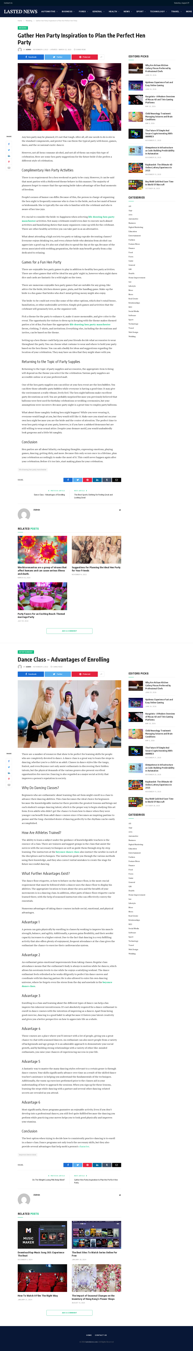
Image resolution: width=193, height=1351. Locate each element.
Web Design (133, 332)
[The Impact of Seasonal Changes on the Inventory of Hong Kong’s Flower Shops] (96, 1278)
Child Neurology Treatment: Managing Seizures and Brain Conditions (159, 116)
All (130, 206)
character (84, 1146)
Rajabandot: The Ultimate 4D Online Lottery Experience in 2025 (158, 167)
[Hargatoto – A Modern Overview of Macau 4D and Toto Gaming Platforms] (136, 100)
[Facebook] (9, 144)
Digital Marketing (136, 227)
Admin (28, 50)
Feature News (134, 244)
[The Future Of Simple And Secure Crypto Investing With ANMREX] (136, 134)
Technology (157, 11)
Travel (175, 11)
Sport (140, 11)
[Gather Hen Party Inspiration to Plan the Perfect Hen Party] (69, 97)
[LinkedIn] (9, 156)
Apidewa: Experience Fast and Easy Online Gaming (159, 84)
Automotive (48, 11)
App (130, 210)
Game (131, 261)
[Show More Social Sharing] (101, 57)
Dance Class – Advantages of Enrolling (49, 494)
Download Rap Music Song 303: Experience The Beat (41, 1254)
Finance (132, 248)
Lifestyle (132, 286)
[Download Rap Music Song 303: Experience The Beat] (42, 1235)
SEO (130, 307)
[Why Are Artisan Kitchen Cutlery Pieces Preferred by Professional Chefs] (136, 69)
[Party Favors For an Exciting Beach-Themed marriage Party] (42, 596)
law (130, 282)
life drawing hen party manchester (32, 470)
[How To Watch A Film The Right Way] (42, 1278)
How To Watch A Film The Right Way (38, 1295)
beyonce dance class (27, 1155)
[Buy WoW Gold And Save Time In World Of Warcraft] (136, 185)
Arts (130, 214)
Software (132, 315)
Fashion (132, 240)
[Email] (9, 168)
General (97, 11)
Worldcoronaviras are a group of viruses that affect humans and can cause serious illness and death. (42, 570)
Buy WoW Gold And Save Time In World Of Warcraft (159, 183)
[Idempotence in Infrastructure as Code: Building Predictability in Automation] (136, 151)
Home (89, 1335)
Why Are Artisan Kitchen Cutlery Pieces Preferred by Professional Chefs (158, 68)
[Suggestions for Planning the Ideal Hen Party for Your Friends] (96, 550)
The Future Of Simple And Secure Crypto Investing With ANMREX (159, 133)
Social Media (134, 311)
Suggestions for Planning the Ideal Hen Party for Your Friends (96, 569)
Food (131, 252)
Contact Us (8, 3)
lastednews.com (91, 1342)
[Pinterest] (9, 162)
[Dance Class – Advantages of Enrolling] (69, 714)
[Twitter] (9, 150)
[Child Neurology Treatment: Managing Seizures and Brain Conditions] (136, 117)
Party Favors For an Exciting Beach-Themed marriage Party (41, 615)
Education (133, 231)
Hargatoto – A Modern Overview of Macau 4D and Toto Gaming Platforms (160, 99)
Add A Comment (69, 631)
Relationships (134, 303)
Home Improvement (137, 277)
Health (113, 11)
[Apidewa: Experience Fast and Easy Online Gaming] (136, 86)
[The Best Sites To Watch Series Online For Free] (96, 1235)
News (127, 11)
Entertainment (135, 235)
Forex (82, 11)
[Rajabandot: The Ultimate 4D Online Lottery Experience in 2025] (136, 168)
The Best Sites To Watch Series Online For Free (94, 1254)
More (131, 290)
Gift (130, 269)
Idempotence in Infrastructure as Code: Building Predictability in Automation (159, 150)
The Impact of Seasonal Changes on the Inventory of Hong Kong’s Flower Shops (93, 1297)
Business (67, 11)
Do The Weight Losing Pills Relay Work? (48, 1180)
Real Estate (133, 298)
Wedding (23, 28)
